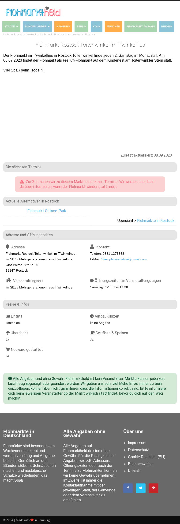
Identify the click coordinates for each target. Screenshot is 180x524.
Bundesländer (35, 26)
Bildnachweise (140, 464)
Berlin (81, 26)
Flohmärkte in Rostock (155, 220)
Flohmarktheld (12, 34)
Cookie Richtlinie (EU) (146, 457)
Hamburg (63, 26)
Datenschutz (138, 450)
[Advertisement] (90, 110)
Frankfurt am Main (141, 26)
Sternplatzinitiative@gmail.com (124, 259)
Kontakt (134, 471)
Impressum (137, 443)
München (113, 26)
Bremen (166, 26)
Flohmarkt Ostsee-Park (46, 211)
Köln (96, 26)
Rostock (31, 34)
